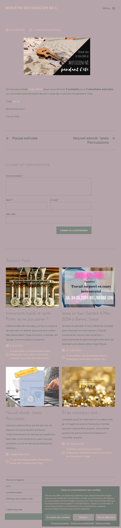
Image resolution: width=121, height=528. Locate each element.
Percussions (29, 354)
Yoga (40, 463)
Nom (9, 200)
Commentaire (14, 176)
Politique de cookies (60, 523)
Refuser (83, 517)
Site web (10, 214)
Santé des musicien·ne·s (92, 359)
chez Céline (35, 89)
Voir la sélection (106, 517)
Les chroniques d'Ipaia (48, 29)
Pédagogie (16, 354)
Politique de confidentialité (82, 523)
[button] (109, 8)
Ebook (72, 449)
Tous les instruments (37, 358)
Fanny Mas (17, 509)
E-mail (54, 200)
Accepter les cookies (58, 517)
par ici (16, 101)
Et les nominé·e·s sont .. (80, 413)
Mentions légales (103, 523)
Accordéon (19, 351)
